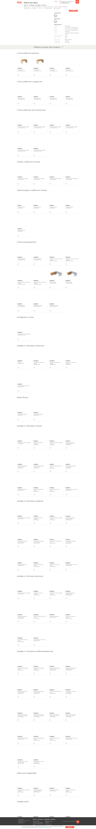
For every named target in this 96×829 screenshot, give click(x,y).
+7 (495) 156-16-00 (65, 2)
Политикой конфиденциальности (44, 827)
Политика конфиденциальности (68, 825)
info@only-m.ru (71, 1)
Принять (70, 827)
